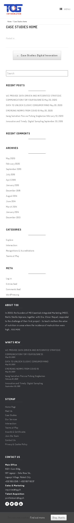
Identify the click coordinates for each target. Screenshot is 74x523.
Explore (9, 239)
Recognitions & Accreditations (20, 250)
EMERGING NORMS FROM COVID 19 (23, 110)
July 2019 (10, 174)
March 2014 (11, 206)
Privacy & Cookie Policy (16, 444)
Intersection (11, 245)
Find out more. (37, 517)
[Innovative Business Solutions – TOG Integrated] (13, 9)
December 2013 (13, 217)
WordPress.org (12, 294)
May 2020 (10, 158)
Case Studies (11, 415)
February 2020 (13, 163)
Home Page (10, 406)
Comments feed (13, 289)
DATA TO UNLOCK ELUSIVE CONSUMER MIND (27, 105)
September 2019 (13, 169)
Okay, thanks (58, 517)
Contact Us (10, 440)
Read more (15, 330)
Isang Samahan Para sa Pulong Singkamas (26, 115)
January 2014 (12, 212)
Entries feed (11, 283)
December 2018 (13, 190)
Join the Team (12, 436)
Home (9, 21)
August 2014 (11, 195)
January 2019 (12, 185)
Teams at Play (12, 256)
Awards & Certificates (15, 431)
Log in (9, 278)
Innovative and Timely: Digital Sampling (25, 121)
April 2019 (11, 179)
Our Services (11, 419)
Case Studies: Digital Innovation (37, 55)
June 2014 (11, 201)
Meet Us (8, 411)
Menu (67, 9)
